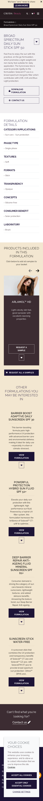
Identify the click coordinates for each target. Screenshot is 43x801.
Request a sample (21, 349)
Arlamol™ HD (21, 301)
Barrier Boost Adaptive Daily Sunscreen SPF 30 (21, 416)
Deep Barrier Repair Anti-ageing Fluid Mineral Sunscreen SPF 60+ (21, 565)
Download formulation (18, 91)
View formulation (21, 456)
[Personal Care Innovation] (13, 13)
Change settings (21, 792)
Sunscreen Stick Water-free (21, 640)
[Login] (36, 42)
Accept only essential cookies (21, 784)
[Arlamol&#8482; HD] (21, 286)
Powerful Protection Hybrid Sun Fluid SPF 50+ (21, 487)
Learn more (21, 5)
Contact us (18, 100)
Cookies (11, 767)
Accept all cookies (21, 775)
